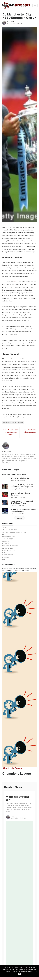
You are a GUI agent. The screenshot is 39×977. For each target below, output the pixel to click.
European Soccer (8, 550)
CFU (3, 534)
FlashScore (6, 557)
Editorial (20, 422)
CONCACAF (6, 541)
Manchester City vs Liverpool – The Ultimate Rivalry (22, 502)
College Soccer (8, 539)
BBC (24, 246)
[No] (37, 971)
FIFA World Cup (7, 555)
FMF (3, 559)
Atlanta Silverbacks (9, 530)
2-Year (4, 527)
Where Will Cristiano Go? (20, 478)
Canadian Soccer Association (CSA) (14, 532)
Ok (19, 974)
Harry (12, 816)
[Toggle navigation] (35, 5)
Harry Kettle (10, 22)
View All (19, 518)
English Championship (10, 546)
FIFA (3, 552)
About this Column (12, 768)
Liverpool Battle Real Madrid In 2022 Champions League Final (22, 486)
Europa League (7, 548)
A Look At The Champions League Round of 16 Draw (23, 510)
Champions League (9, 422)
